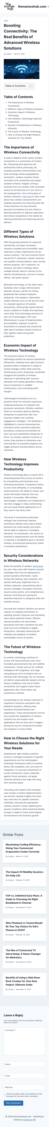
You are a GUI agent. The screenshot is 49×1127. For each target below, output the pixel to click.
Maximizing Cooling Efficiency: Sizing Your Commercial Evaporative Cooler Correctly (23, 848)
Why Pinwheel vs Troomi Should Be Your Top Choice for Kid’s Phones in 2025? (24, 927)
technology (38, 566)
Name (8, 1064)
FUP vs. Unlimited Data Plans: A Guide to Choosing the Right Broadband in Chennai (24, 899)
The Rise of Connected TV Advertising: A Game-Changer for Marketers (23, 954)
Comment (10, 1030)
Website (9, 1087)
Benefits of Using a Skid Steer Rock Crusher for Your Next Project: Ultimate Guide (23, 981)
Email (7, 1076)
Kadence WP (30, 1120)
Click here (27, 196)
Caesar (9, 54)
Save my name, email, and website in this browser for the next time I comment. (24, 1095)
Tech (6, 21)
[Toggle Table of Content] (29, 86)
